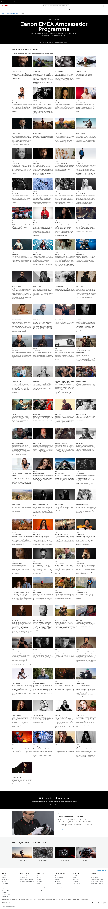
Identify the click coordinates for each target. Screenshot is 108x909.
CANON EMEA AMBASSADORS (46, 42)
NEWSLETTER (54, 794)
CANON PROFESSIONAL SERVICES (61, 42)
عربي (50, 1)
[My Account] (102, 6)
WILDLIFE (14, 532)
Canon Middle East (6, 902)
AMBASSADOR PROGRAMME (54, 19)
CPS (58, 813)
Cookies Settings (84, 899)
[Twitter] (101, 902)
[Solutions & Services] (63, 9)
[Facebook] (92, 902)
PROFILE (13, 68)
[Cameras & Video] (37, 9)
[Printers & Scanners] (52, 9)
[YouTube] (105, 902)
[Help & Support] (71, 9)
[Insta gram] (95, 902)
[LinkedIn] (98, 902)
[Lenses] (42, 9)
